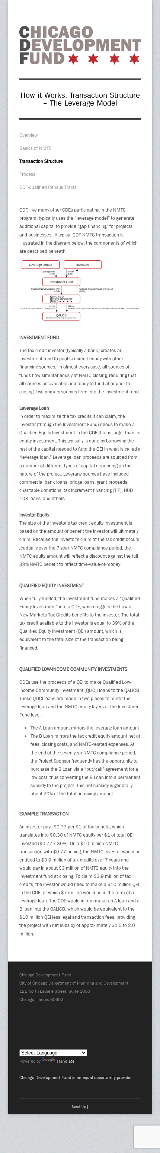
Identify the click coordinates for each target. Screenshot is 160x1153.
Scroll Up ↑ (80, 1106)
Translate (65, 1061)
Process (27, 174)
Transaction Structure (41, 161)
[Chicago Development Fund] (80, 60)
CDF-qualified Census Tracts (48, 187)
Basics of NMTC (35, 148)
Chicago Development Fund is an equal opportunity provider (75, 1077)
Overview (28, 135)
